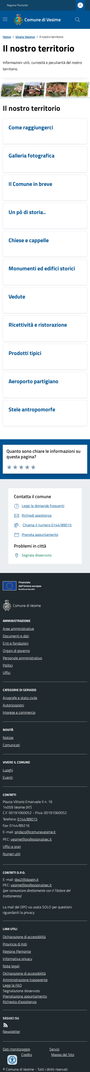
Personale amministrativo (22, 658)
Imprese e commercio (19, 712)
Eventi (8, 777)
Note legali (11, 966)
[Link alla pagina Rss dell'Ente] (5, 1025)
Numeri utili (11, 854)
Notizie (8, 737)
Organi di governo (16, 650)
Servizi (54, 1049)
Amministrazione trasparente (25, 979)
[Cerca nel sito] (75, 19)
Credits (26, 1054)
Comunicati (11, 745)
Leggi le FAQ (12, 985)
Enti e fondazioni (15, 643)
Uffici (6, 672)
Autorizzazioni (13, 705)
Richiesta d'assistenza (19, 1001)
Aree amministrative (18, 628)
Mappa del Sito (62, 1054)
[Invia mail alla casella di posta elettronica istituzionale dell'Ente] (35, 832)
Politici (8, 665)
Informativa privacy (17, 958)
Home (7, 36)
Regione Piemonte (17, 5)
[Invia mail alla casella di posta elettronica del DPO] (27, 879)
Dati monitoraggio (16, 1049)
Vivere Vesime (25, 36)
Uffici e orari (12, 846)
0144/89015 (27, 819)
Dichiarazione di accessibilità (24, 936)
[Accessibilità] (12, 1060)
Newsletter (11, 1031)
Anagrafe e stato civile (20, 697)
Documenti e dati (16, 636)
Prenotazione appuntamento (25, 996)
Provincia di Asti (15, 944)
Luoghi (8, 770)
